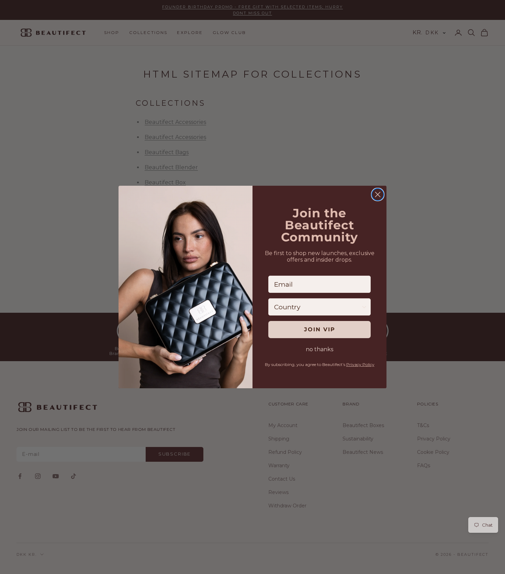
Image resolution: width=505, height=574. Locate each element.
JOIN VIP (319, 329)
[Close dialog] (378, 194)
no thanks (319, 349)
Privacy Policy (360, 364)
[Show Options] (364, 307)
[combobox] (317, 307)
